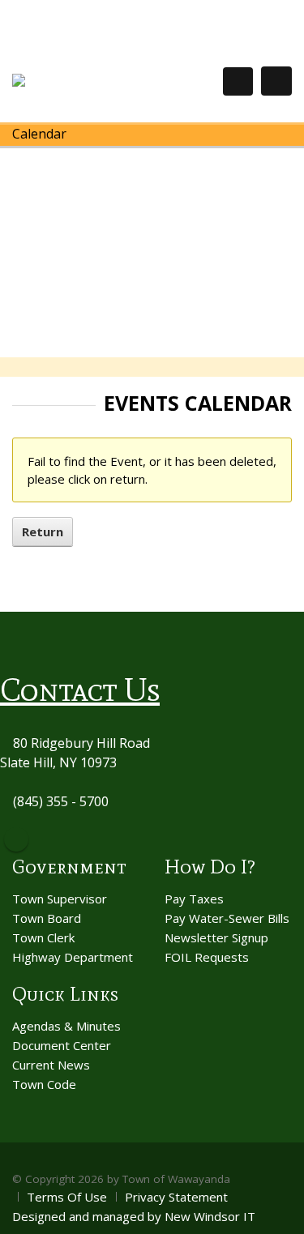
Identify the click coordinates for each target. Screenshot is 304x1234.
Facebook (16, 839)
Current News (51, 1065)
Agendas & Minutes (66, 1026)
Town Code (44, 1084)
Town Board (46, 918)
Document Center (61, 1045)
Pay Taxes (194, 898)
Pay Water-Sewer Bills (227, 918)
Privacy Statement (176, 1197)
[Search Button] (238, 81)
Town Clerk (43, 937)
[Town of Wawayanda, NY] (71, 81)
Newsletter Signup (216, 937)
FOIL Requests (207, 957)
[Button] (276, 81)
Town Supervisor (59, 898)
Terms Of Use (67, 1197)
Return (42, 531)
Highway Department (72, 957)
